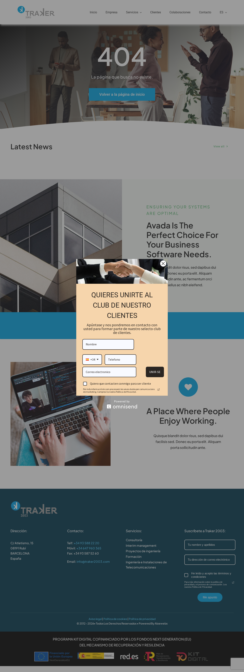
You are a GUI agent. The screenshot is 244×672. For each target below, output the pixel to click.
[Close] (163, 263)
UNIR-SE (155, 372)
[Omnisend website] (122, 404)
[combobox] (92, 359)
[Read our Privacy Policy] (158, 389)
